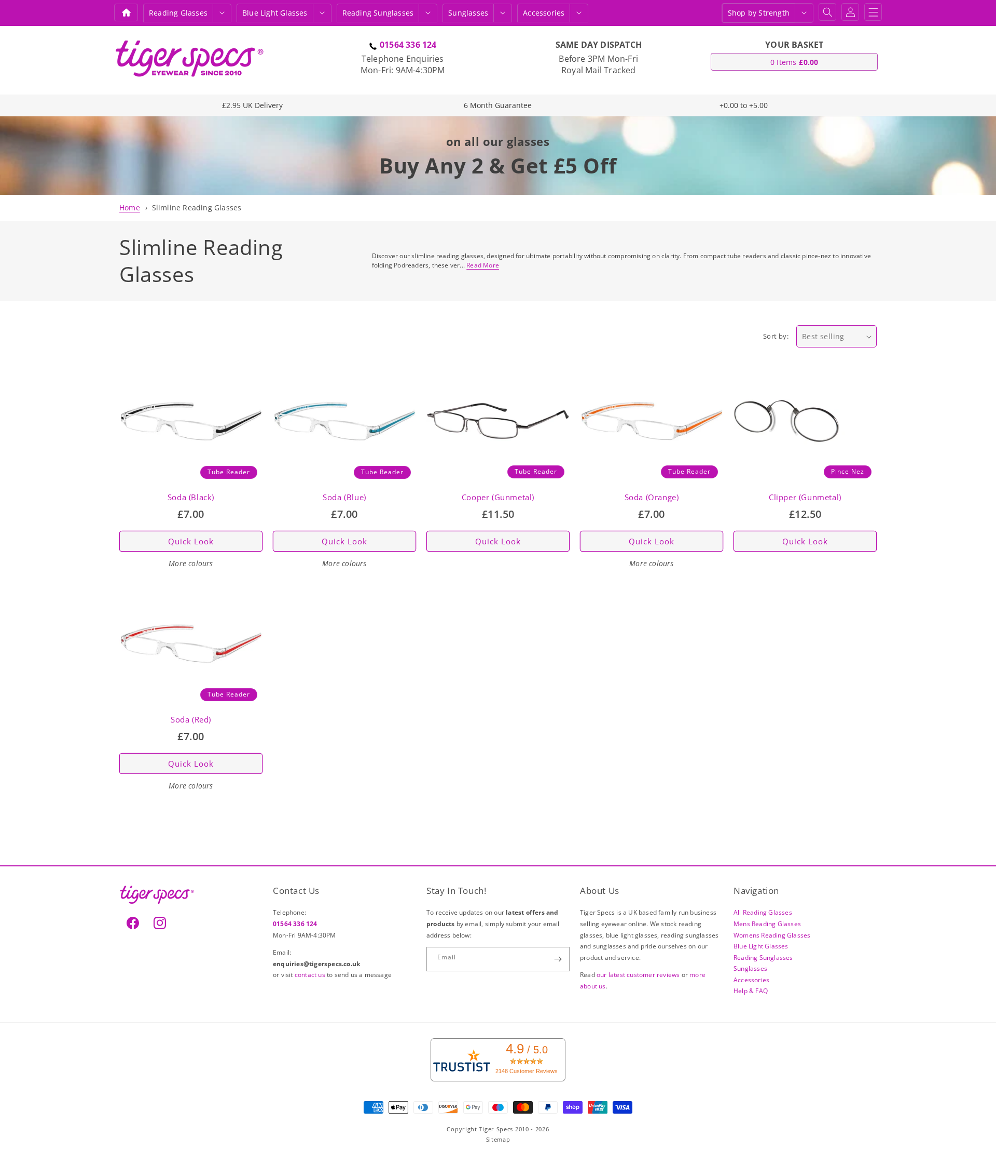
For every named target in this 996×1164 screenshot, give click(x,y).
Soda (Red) (191, 720)
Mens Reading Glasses (767, 923)
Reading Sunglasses (763, 957)
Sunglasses (468, 13)
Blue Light (275, 13)
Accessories (543, 13)
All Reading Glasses (763, 912)
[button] (222, 13)
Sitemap (498, 1140)
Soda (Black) (191, 497)
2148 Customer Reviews (526, 1071)
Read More (482, 265)
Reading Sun (378, 13)
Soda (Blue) (344, 497)
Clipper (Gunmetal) (805, 497)
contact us (311, 974)
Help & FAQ (751, 990)
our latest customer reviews (639, 974)
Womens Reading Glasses (772, 934)
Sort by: (776, 336)
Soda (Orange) (652, 497)
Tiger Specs (496, 1129)
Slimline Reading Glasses (197, 207)
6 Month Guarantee (498, 105)
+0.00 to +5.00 (744, 105)
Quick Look (191, 541)
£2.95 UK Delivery (252, 105)
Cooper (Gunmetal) (498, 497)
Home (129, 207)
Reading (178, 13)
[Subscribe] (557, 959)
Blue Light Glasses (761, 946)
